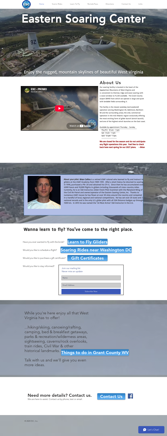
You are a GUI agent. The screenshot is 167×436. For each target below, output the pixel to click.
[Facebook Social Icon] (130, 396)
